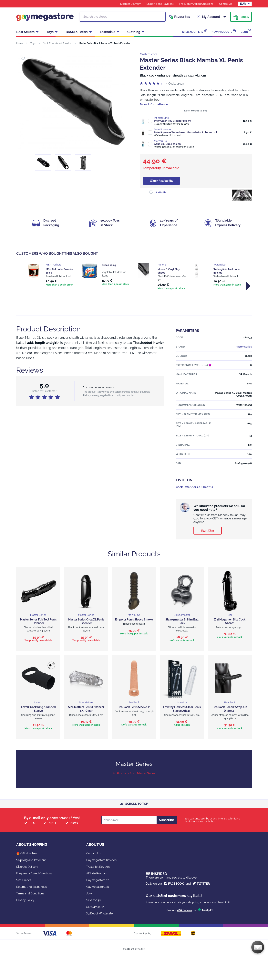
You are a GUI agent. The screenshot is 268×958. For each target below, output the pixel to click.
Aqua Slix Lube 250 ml (167, 143)
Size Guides (23, 880)
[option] (50, 275)
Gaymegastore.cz (97, 880)
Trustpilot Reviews (98, 866)
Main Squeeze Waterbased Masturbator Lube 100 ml (185, 132)
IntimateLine (161, 117)
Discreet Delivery (130, 3)
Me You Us (160, 141)
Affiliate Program (97, 873)
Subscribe (166, 820)
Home (19, 43)
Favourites (180, 17)
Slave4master (95, 906)
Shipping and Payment (160, 3)
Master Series (148, 54)
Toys (50, 32)
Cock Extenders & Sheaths (57, 43)
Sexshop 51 (93, 900)
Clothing (133, 32)
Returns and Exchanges (31, 886)
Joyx (89, 893)
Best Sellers (25, 32)
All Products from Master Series (134, 773)
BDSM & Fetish (77, 32)
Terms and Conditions (30, 893)
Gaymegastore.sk (97, 886)
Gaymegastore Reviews (101, 860)
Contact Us (225, 3)
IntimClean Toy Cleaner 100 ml (172, 120)
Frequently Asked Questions (196, 3)
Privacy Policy (25, 900)
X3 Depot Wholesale (99, 913)
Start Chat (207, 530)
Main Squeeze (162, 129)
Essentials (107, 32)
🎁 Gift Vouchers (27, 853)
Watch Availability (161, 180)
